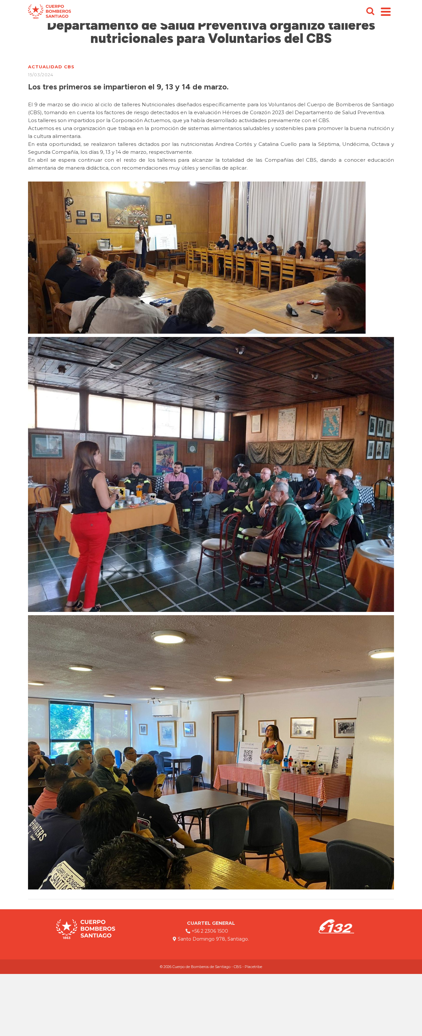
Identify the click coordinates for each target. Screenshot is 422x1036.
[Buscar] (370, 11)
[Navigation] (385, 11)
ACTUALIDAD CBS (51, 66)
